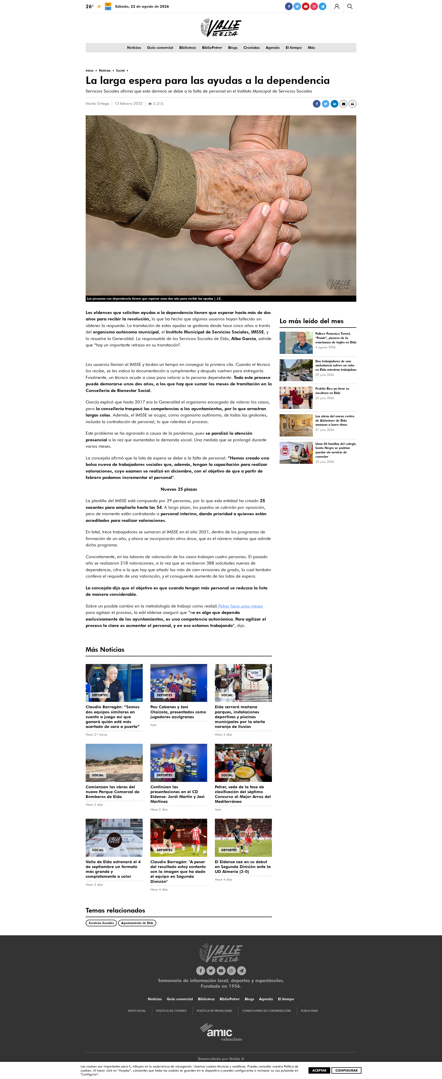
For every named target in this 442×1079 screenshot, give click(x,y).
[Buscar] (349, 6)
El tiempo (294, 48)
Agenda (273, 48)
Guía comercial (160, 48)
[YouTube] (306, 6)
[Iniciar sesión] (336, 6)
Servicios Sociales (101, 923)
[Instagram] (314, 6)
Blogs (232, 48)
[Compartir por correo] (343, 104)
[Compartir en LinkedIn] (334, 104)
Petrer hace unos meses (240, 606)
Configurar (346, 1070)
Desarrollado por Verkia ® (221, 1059)
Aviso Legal (137, 1011)
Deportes (100, 695)
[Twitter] (297, 6)
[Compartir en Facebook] (317, 104)
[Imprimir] (352, 104)
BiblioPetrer (212, 48)
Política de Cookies (171, 1011)
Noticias (134, 48)
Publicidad (309, 1011)
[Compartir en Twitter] (325, 104)
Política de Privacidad (214, 1011)
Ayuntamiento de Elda (137, 923)
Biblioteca (187, 48)
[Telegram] (322, 6)
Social (227, 695)
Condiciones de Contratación (266, 1011)
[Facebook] (289, 6)
